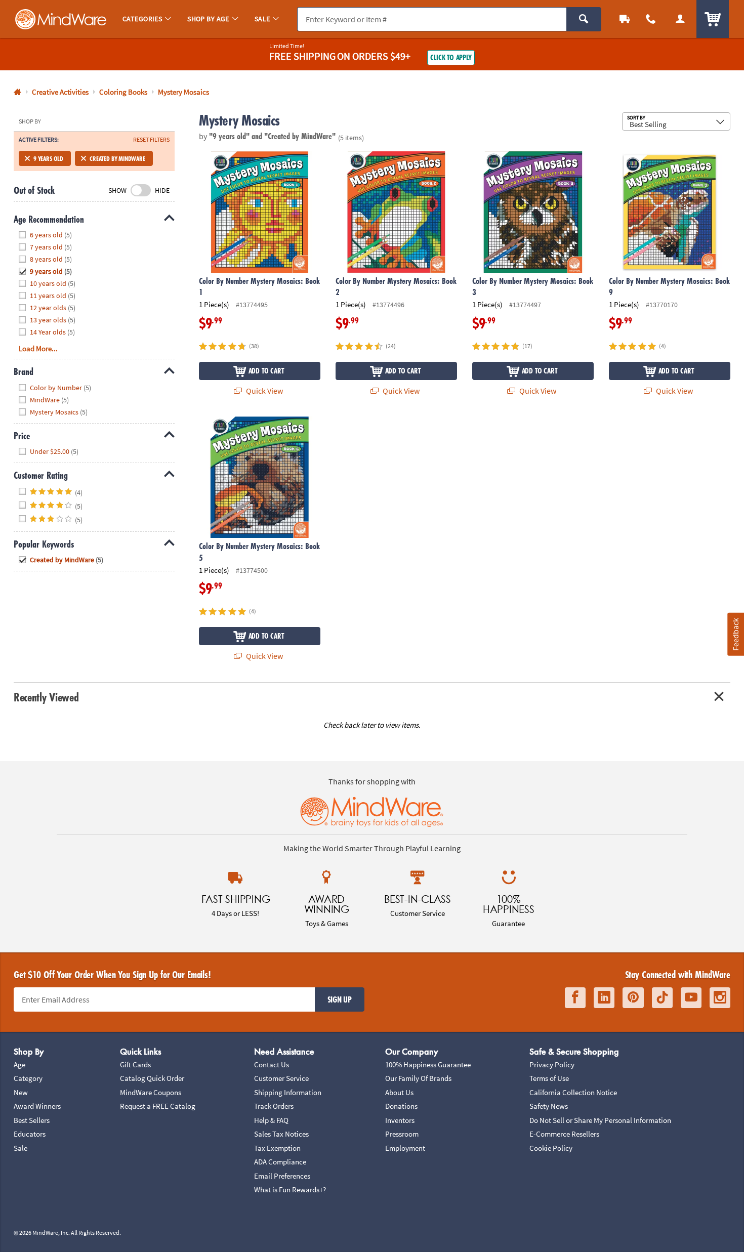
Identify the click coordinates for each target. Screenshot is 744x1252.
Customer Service (281, 1078)
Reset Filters (151, 140)
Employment (405, 1148)
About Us (399, 1092)
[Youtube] (691, 997)
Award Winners (37, 1106)
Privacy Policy (551, 1064)
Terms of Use (549, 1078)
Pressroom (402, 1134)
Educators (30, 1134)
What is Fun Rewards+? (290, 1189)
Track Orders (274, 1106)
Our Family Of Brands (418, 1078)
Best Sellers (32, 1120)
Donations (401, 1106)
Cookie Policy (550, 1148)
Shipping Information (287, 1092)
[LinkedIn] (604, 997)
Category (28, 1078)
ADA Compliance (280, 1161)
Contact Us (271, 1064)
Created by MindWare (117, 158)
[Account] (680, 19)
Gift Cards (135, 1064)
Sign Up (339, 999)
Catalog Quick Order (152, 1078)
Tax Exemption (277, 1148)
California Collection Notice (573, 1092)
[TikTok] (662, 997)
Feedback (735, 634)
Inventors (400, 1120)
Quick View (263, 391)
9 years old (48, 158)
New (21, 1092)
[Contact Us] (651, 19)
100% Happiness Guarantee (428, 1064)
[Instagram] (720, 997)
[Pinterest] (633, 997)
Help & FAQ (271, 1120)
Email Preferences (282, 1176)
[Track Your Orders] (624, 19)
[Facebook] (575, 997)
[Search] (583, 19)
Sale (20, 1148)
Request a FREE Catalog (157, 1106)
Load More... (38, 348)
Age (19, 1064)
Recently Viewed (46, 697)
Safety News (548, 1106)
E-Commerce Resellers (564, 1134)
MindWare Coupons (150, 1092)
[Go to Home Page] (17, 92)
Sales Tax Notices (281, 1134)
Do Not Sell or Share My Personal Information (600, 1120)
